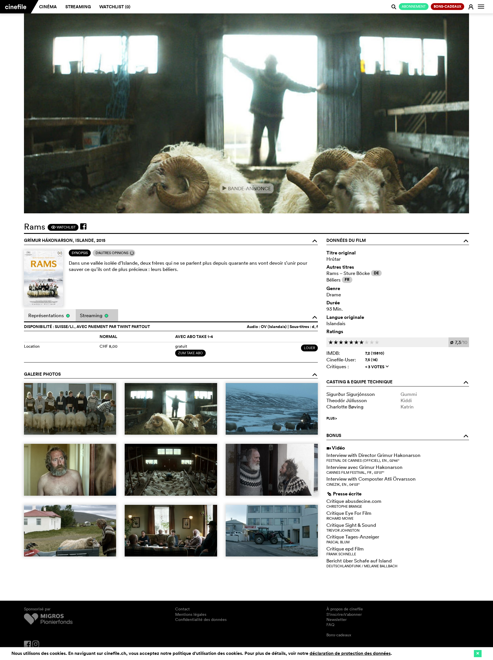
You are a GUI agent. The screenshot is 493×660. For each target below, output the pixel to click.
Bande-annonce (246, 188)
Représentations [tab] (46, 315)
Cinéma (48, 7)
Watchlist (63, 227)
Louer (309, 347)
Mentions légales (190, 614)
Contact (182, 609)
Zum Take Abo (190, 353)
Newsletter (336, 619)
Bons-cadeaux (338, 634)
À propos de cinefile (344, 609)
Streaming (78, 7)
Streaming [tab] (92, 315)
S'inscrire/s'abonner (344, 614)
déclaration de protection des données (350, 653)
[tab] (80, 253)
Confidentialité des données (201, 619)
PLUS (331, 418)
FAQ (330, 624)
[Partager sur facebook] (83, 226)
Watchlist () (114, 7)
